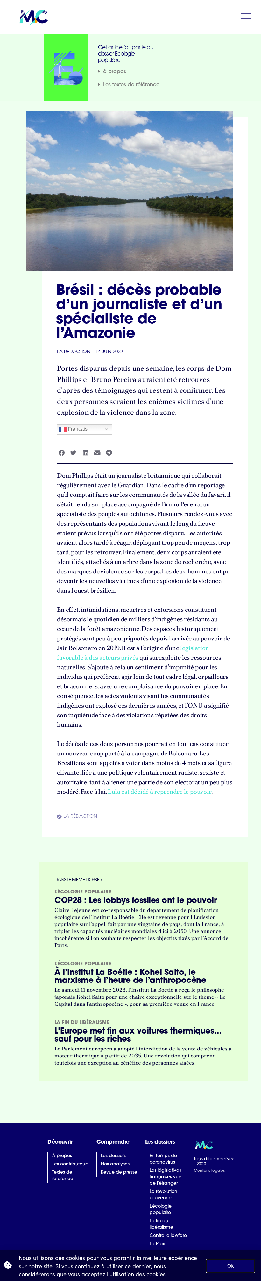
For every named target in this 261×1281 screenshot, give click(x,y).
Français (77, 429)
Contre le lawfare (168, 1235)
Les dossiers (113, 1156)
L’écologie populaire (161, 1209)
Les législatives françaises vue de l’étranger (165, 1177)
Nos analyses (115, 1164)
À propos (62, 1156)
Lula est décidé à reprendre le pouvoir (159, 791)
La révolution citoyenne (163, 1195)
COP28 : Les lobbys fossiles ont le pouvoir (135, 901)
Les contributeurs (70, 1164)
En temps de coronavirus (163, 1159)
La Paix (157, 1244)
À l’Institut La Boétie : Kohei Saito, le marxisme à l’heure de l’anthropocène (130, 977)
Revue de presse (119, 1172)
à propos (114, 71)
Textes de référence (62, 1175)
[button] (159, 71)
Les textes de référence (131, 84)
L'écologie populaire (82, 892)
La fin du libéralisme (81, 1022)
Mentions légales (209, 1171)
